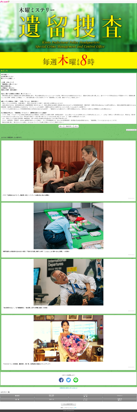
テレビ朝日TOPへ (68, 404)
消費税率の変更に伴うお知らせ (68, 388)
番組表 (17, 396)
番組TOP (68, 126)
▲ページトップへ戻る (131, 129)
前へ (61, 126)
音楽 (17, 399)
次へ (76, 126)
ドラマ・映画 (86, 396)
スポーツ (51, 399)
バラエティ (120, 396)
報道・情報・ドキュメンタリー (51, 396)
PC (75, 407)
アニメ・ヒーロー (86, 399)
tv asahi (4, 1)
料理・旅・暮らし (120, 399)
